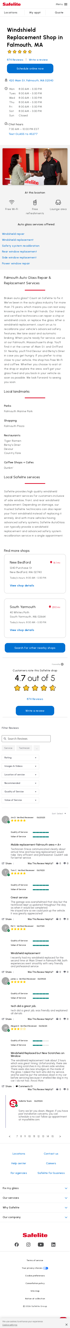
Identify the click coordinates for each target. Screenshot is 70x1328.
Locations (10, 12)
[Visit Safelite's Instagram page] (28, 1245)
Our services (11, 1197)
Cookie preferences (35, 1275)
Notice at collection (35, 1298)
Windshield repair (13, 233)
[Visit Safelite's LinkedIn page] (53, 1245)
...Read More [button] (36, 1080)
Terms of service (35, 1260)
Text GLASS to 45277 (23, 134)
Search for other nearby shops (35, 647)
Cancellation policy (35, 1283)
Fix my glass (11, 1188)
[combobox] (20, 758)
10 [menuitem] (29, 1136)
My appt (35, 12)
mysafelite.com (31, 1119)
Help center (18, 1163)
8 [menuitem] (21, 1136)
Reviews (15, 59)
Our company (12, 1217)
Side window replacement (19, 257)
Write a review (38, 59)
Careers (51, 1163)
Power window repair (16, 263)
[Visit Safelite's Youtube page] (41, 1245)
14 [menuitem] (48, 1136)
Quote (59, 12)
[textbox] (67, 814)
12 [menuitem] (39, 1136)
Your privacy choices (32, 1268)
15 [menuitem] (52, 1136)
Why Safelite (11, 1207)
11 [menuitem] (34, 1136)
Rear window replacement (19, 251)
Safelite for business (51, 1173)
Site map (35, 1291)
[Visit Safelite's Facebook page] (17, 1245)
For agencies (19, 1173)
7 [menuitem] (17, 1136)
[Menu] (65, 4)
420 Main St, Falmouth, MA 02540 (31, 80)
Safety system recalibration (21, 245)
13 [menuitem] (43, 1136)
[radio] (8, 748)
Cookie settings (9, 1325)
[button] (36, 748)
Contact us (51, 1153)
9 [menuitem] (25, 1136)
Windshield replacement (18, 239)
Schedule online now (30, 68)
